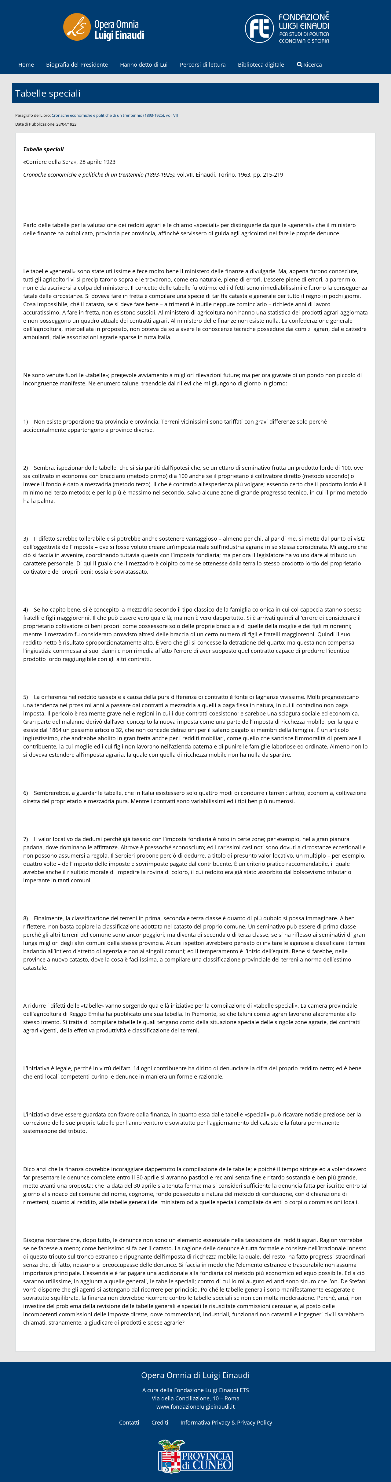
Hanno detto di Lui (144, 64)
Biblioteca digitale (261, 64)
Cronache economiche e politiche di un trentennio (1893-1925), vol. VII (115, 115)
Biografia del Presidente (77, 64)
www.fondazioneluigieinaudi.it (195, 1406)
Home (26, 64)
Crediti (160, 1422)
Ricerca (312, 64)
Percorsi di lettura (203, 64)
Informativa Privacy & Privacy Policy (226, 1422)
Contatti (129, 1422)
